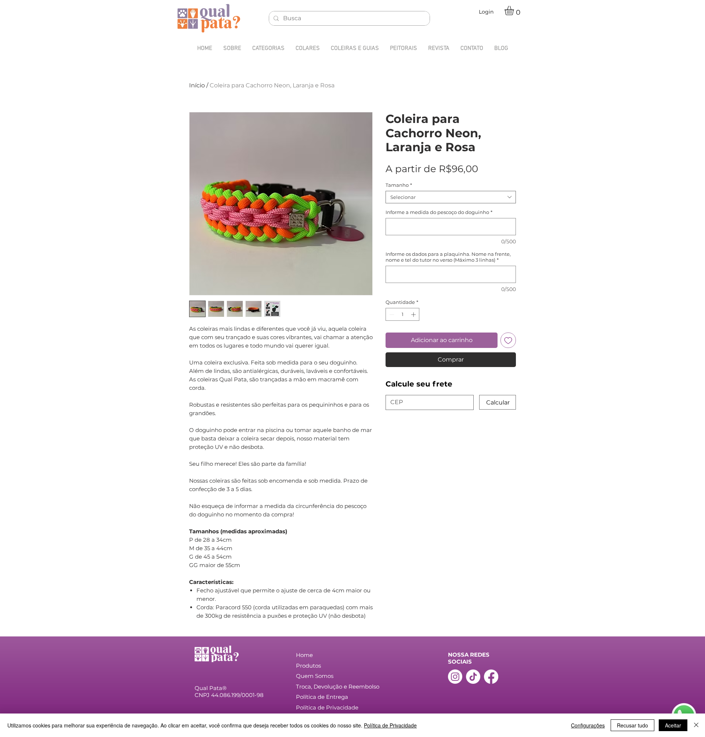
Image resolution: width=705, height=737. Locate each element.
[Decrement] (391, 314)
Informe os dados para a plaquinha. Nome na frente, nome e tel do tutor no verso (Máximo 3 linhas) (448, 257)
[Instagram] (455, 676)
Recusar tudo (632, 725)
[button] (515, 10)
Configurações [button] (588, 725)
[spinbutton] (402, 314)
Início (197, 85)
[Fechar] (696, 725)
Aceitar (673, 725)
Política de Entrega (322, 696)
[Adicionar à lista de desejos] (508, 340)
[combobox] (451, 197)
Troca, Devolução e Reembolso (337, 686)
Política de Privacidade (390, 725)
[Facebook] (491, 676)
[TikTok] (473, 676)
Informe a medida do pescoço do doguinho (439, 212)
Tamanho (399, 185)
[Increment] (414, 314)
